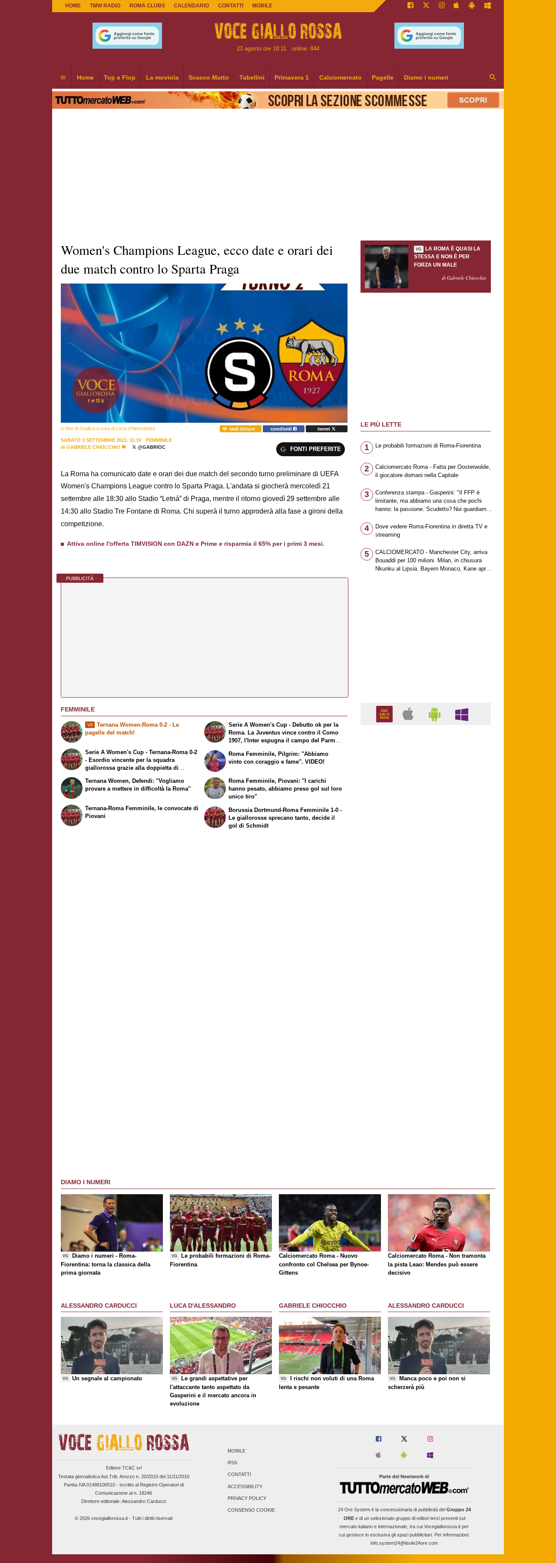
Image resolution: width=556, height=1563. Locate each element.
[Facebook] (410, 6)
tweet (324, 428)
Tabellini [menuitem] (252, 77)
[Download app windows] (487, 6)
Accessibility (245, 1486)
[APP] (385, 713)
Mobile (236, 1450)
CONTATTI (230, 5)
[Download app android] (472, 6)
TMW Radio (105, 5)
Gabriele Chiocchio (93, 447)
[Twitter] (426, 6)
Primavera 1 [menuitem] (292, 77)
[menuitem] (63, 77)
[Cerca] (493, 77)
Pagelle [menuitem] (383, 77)
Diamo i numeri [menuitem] (426, 77)
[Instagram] (441, 6)
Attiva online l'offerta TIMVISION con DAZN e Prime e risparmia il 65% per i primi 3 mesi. (195, 543)
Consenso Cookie (251, 1510)
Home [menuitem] (85, 77)
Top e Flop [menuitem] (120, 77)
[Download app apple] (456, 6)
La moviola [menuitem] (162, 77)
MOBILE (262, 5)
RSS (232, 1463)
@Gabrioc (150, 447)
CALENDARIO (191, 5)
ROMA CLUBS (147, 5)
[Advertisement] (426, 1069)
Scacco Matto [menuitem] (209, 77)
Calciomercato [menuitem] (340, 77)
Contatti (239, 1474)
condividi (282, 428)
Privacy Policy (247, 1498)
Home (73, 5)
